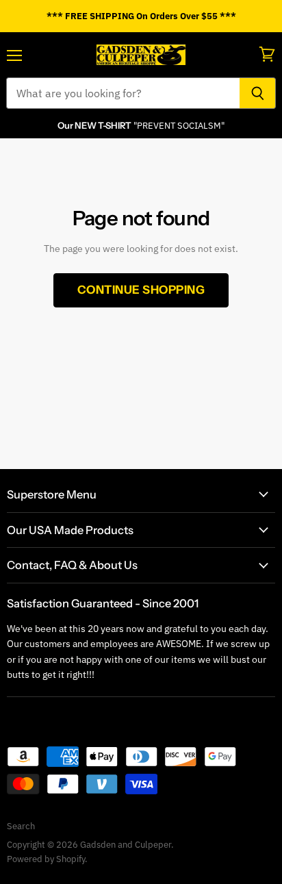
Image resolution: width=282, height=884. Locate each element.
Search (21, 826)
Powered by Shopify (46, 859)
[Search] (258, 93)
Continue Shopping (141, 289)
